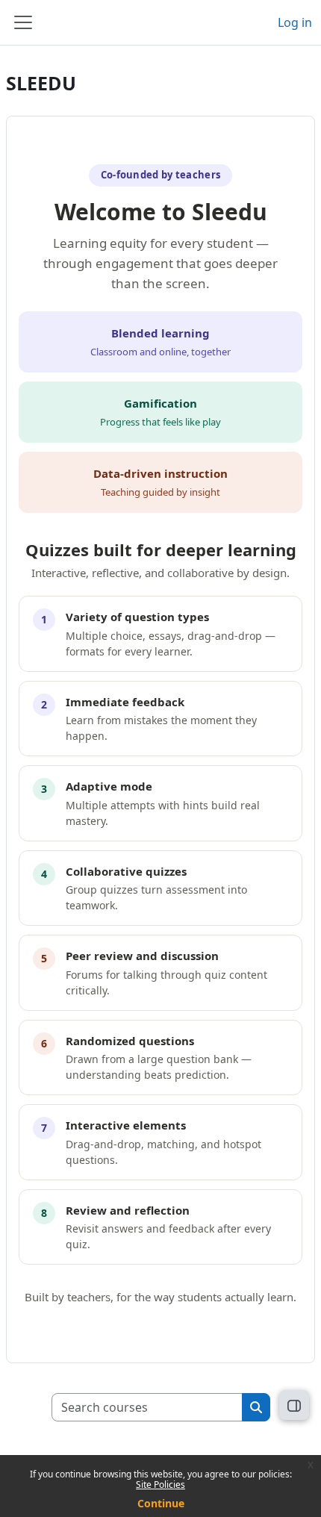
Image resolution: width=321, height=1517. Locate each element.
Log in (295, 22)
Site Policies (160, 1484)
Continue (160, 1503)
